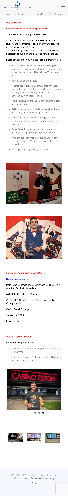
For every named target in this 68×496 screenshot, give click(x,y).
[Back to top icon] (61, 489)
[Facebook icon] (32, 483)
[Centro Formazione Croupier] (17, 5)
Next (55, 388)
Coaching (23, 14)
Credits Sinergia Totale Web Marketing (34, 478)
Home (9, 14)
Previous (12, 388)
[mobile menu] (63, 5)
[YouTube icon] (36, 483)
